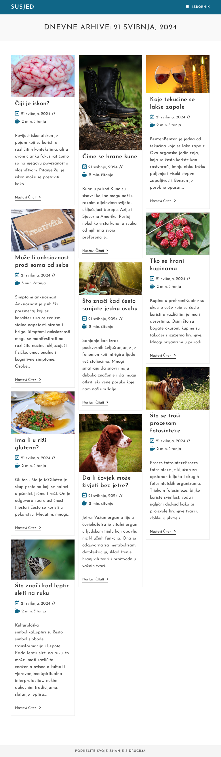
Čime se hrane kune (109, 157)
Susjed (22, 7)
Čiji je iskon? (32, 104)
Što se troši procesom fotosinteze (165, 423)
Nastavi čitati (28, 198)
